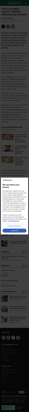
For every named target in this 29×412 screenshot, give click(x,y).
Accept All (14, 230)
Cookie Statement (13, 221)
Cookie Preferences (14, 226)
